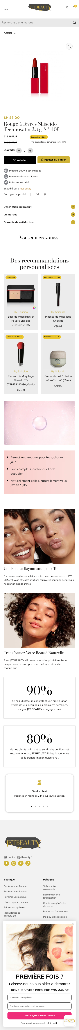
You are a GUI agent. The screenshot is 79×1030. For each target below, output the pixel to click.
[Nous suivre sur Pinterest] (21, 863)
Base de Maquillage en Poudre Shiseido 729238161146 (21, 321)
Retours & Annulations (55, 911)
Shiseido (12, 118)
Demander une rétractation (51, 896)
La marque (10, 214)
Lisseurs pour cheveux (16, 902)
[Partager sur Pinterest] (45, 194)
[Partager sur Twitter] (38, 194)
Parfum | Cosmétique (15, 896)
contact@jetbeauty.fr (20, 857)
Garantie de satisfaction (18, 222)
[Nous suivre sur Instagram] (13, 863)
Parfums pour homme (15, 891)
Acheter (21, 160)
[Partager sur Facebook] (31, 194)
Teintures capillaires (15, 907)
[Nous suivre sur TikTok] (28, 863)
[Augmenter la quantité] (30, 150)
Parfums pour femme (15, 886)
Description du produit (17, 206)
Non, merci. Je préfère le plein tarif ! (39, 1023)
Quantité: (9, 150)
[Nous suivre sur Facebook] (6, 863)
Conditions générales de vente (54, 905)
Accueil (8, 32)
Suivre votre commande (49, 888)
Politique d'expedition (55, 916)
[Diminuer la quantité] (19, 150)
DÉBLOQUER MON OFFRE (39, 1015)
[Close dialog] (73, 924)
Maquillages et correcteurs (12, 914)
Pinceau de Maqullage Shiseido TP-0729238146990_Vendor (21, 380)
